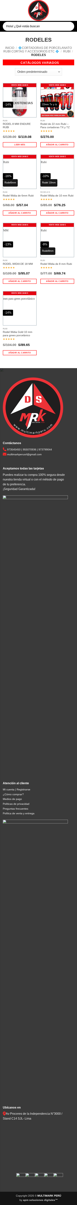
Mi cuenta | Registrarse (16, 789)
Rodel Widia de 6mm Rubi (18, 195)
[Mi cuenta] (65, 10)
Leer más (19, 144)
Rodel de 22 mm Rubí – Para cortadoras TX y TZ (55, 126)
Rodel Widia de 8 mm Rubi (56, 264)
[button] (5, 10)
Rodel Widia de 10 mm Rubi (56, 195)
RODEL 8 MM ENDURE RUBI (17, 126)
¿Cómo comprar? (13, 794)
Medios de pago (12, 798)
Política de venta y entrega (18, 813)
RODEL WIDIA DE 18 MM (18, 264)
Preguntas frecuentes (15, 808)
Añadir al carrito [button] (57, 144)
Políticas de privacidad (16, 803)
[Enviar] (68, 26)
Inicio (9, 47)
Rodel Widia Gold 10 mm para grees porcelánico (17, 334)
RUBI (66, 51)
